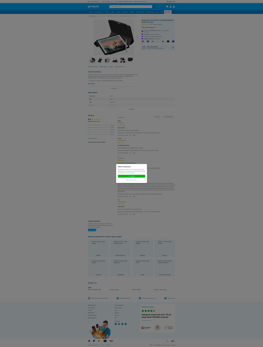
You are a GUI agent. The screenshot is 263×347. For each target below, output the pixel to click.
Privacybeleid (131, 172)
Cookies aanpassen (132, 179)
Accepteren (132, 176)
